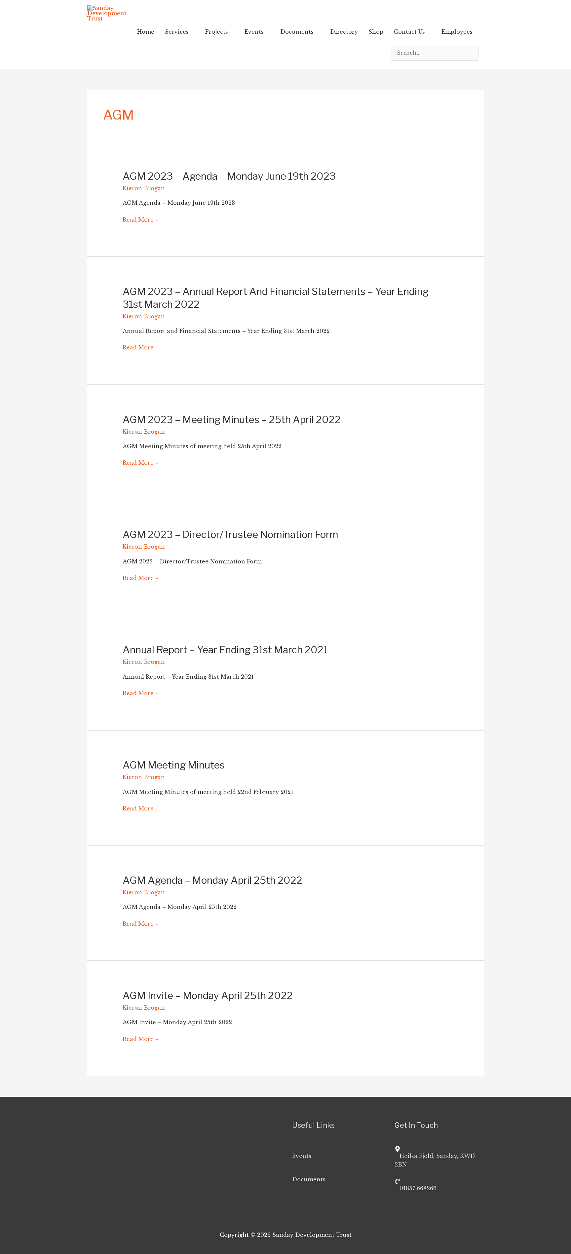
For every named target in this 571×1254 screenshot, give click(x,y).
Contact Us (409, 31)
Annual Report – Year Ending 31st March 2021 (225, 650)
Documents (297, 31)
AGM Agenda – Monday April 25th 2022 (212, 880)
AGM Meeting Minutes (174, 765)
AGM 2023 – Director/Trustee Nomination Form (230, 534)
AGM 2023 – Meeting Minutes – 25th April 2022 (232, 419)
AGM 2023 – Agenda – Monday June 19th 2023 (229, 176)
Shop (375, 31)
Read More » (140, 219)
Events (254, 31)
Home (145, 31)
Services (177, 31)
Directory (344, 31)
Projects (216, 31)
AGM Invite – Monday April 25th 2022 (208, 995)
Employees (457, 31)
